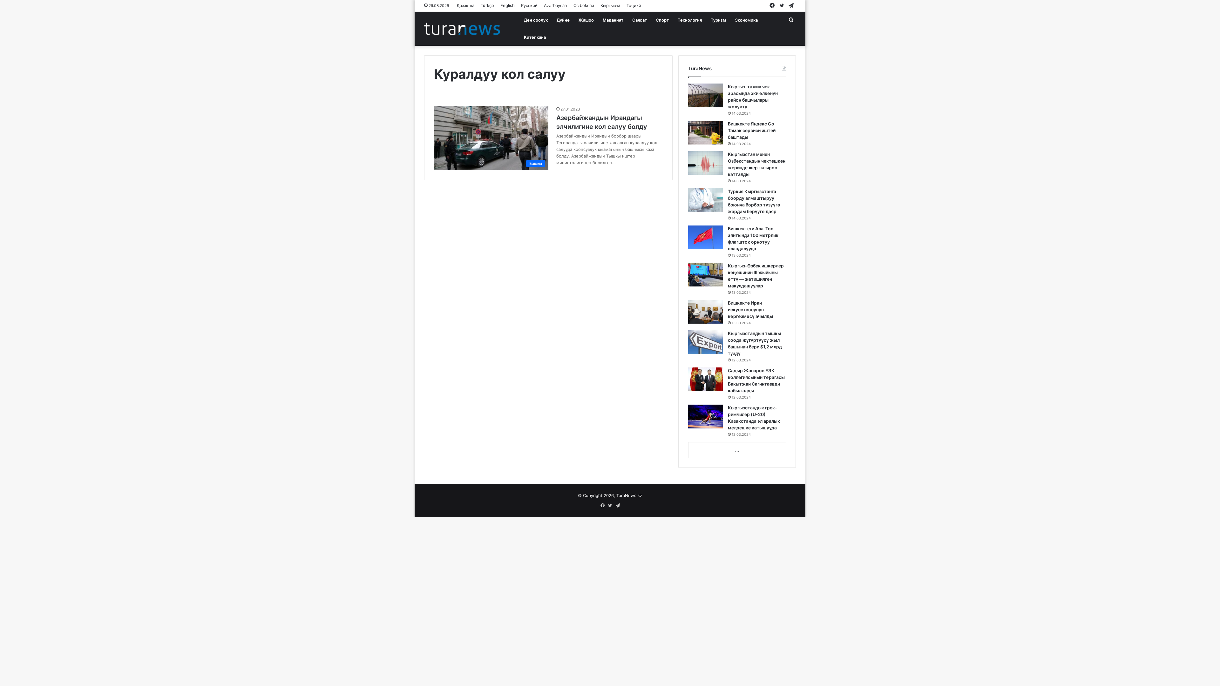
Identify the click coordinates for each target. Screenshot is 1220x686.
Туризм (718, 20)
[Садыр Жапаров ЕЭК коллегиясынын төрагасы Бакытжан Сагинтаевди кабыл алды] (705, 379)
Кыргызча (610, 5)
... (737, 450)
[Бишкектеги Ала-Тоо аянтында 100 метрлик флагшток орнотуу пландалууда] (705, 237)
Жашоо (586, 20)
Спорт (662, 20)
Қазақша (465, 5)
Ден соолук (536, 20)
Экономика (746, 20)
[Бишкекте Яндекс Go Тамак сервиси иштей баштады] (705, 133)
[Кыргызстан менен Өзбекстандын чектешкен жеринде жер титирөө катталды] (705, 163)
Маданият (613, 20)
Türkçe (487, 5)
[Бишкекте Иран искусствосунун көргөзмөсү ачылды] (705, 312)
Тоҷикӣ (634, 5)
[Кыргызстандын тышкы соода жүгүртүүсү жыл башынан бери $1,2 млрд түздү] (705, 342)
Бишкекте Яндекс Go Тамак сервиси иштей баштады (752, 130)
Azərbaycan (555, 5)
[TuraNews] (462, 28)
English (507, 5)
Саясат (639, 20)
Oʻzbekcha (583, 5)
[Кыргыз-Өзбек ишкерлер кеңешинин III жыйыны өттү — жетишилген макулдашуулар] (705, 274)
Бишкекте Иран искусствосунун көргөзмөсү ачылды (750, 309)
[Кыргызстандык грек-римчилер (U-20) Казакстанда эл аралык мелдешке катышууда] (705, 416)
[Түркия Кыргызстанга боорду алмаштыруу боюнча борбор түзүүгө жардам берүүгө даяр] (705, 200)
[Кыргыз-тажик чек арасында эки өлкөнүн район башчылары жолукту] (705, 95)
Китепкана (535, 37)
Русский (529, 5)
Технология (690, 20)
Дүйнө (563, 20)
